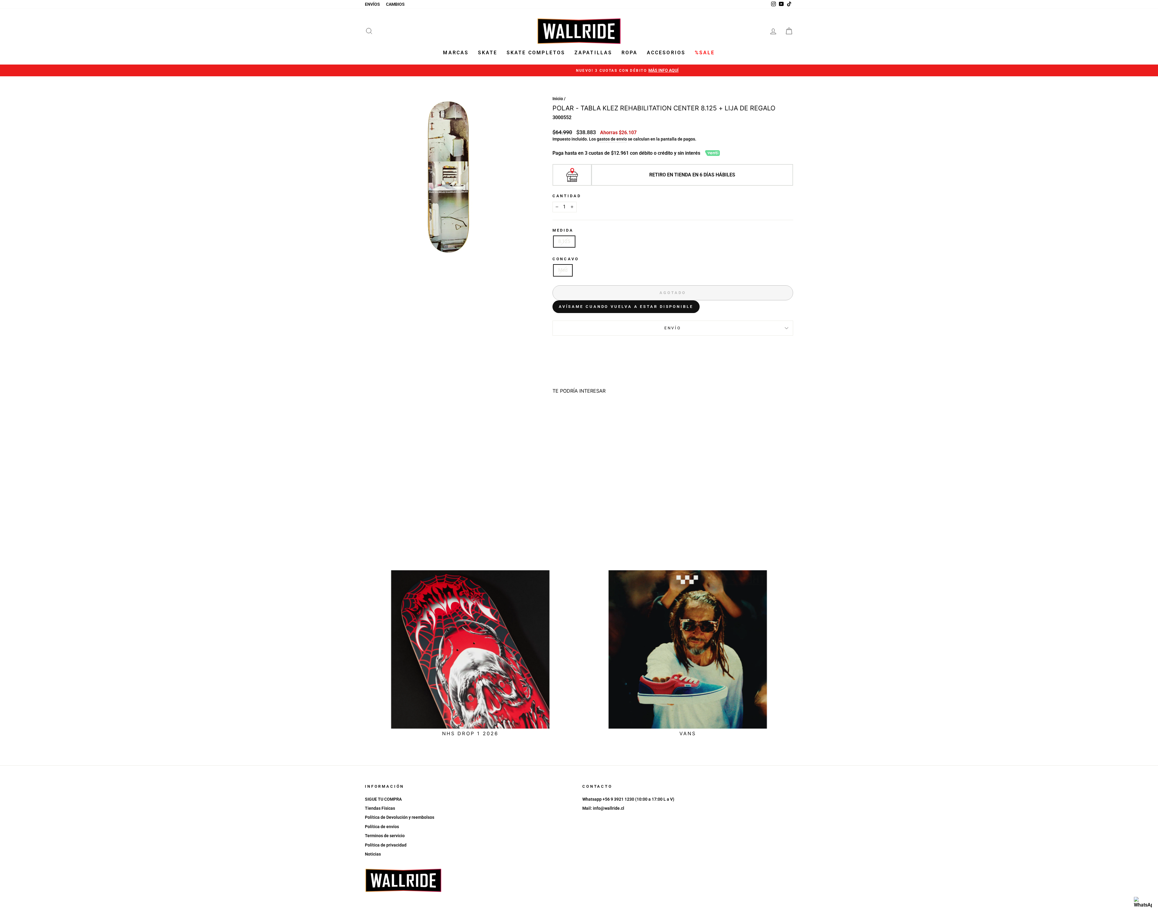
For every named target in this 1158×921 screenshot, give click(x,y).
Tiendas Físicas (380, 808)
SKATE (488, 52)
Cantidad (566, 196)
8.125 (564, 241)
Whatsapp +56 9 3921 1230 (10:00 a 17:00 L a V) (628, 799)
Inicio (557, 98)
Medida (563, 230)
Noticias (373, 854)
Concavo (565, 259)
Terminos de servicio (385, 835)
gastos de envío (612, 139)
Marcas (456, 52)
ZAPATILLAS (593, 52)
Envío (672, 328)
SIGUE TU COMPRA (383, 799)
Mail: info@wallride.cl (603, 808)
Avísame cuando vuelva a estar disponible (626, 306)
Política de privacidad (386, 845)
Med (563, 270)
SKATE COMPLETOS (536, 52)
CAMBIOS (395, 4)
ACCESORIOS (666, 52)
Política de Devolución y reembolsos (399, 817)
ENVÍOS (372, 4)
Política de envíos (382, 826)
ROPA (630, 52)
